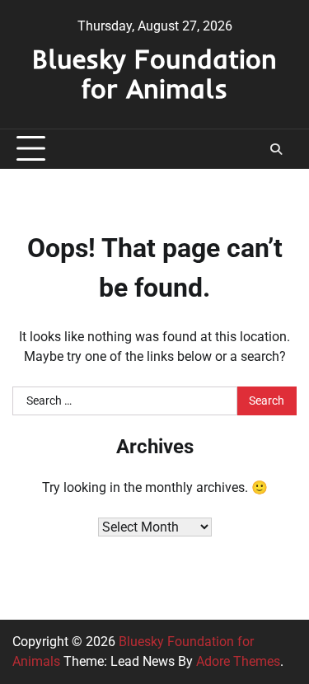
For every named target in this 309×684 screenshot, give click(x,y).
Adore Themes (238, 661)
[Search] (276, 149)
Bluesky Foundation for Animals (154, 73)
